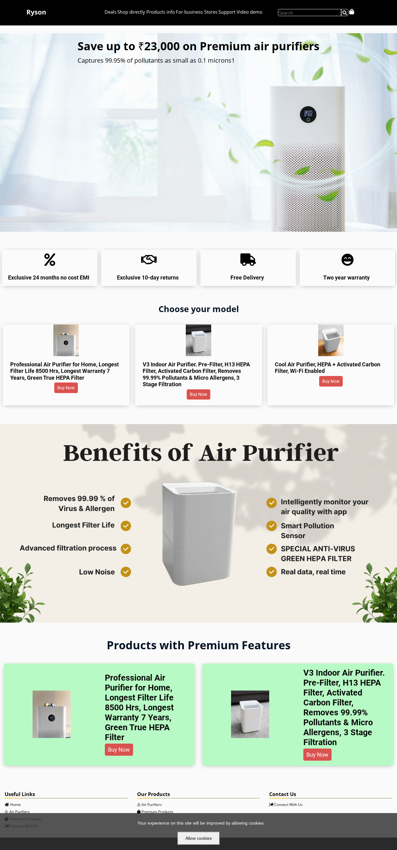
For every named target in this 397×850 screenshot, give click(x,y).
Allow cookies (198, 838)
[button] (66, 387)
